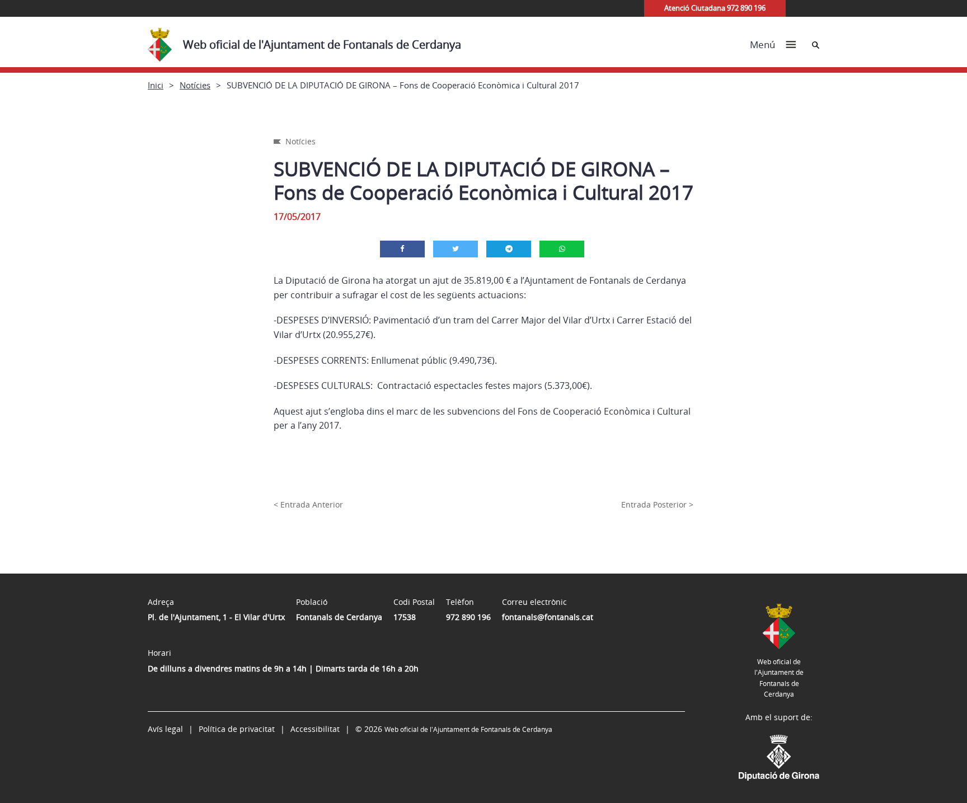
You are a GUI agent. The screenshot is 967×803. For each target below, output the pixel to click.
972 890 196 (468, 617)
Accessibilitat (315, 729)
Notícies (195, 85)
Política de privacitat (237, 729)
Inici (155, 85)
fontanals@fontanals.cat (547, 617)
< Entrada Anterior (308, 504)
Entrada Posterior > (657, 504)
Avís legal (165, 729)
